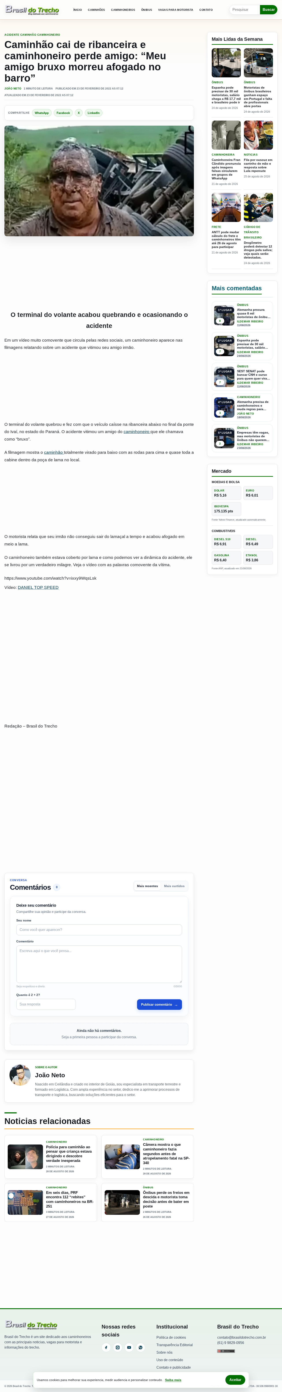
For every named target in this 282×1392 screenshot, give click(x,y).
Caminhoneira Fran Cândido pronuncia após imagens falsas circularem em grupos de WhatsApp (226, 169)
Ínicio (77, 9)
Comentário (25, 941)
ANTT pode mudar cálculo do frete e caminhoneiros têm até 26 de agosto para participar (226, 239)
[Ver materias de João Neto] (20, 1081)
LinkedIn (94, 113)
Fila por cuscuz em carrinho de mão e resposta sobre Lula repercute (258, 165)
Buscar (269, 9)
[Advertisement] (99, 273)
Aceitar (235, 1380)
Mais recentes (147, 886)
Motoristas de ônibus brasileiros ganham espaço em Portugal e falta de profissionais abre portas (258, 97)
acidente (11, 34)
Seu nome (23, 920)
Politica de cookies (171, 1337)
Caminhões (96, 9)
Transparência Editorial (174, 1345)
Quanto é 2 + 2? (28, 995)
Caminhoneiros (123, 9)
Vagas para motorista (175, 9)
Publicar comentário (159, 1004)
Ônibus (146, 9)
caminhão (54, 452)
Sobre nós (164, 1352)
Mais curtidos (174, 886)
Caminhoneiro (48, 34)
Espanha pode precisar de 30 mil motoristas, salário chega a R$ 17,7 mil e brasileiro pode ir (226, 95)
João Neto (12, 88)
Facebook (63, 113)
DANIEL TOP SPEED (38, 587)
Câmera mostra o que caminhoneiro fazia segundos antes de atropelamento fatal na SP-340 (166, 1154)
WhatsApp (42, 113)
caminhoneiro (137, 431)
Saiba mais (173, 1380)
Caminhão (28, 34)
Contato (206, 9)
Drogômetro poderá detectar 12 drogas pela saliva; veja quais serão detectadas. (258, 250)
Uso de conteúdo (169, 1360)
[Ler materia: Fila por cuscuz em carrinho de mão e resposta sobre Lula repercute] (258, 135)
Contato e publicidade (173, 1367)
